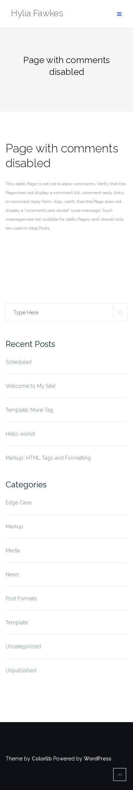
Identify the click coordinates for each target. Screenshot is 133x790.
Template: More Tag (29, 410)
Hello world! (20, 434)
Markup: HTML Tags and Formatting (48, 458)
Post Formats (21, 598)
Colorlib (42, 759)
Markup (14, 526)
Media (13, 550)
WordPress (97, 759)
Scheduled (18, 362)
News (12, 574)
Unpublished (21, 670)
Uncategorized (23, 646)
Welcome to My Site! (30, 386)
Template (17, 622)
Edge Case (18, 503)
